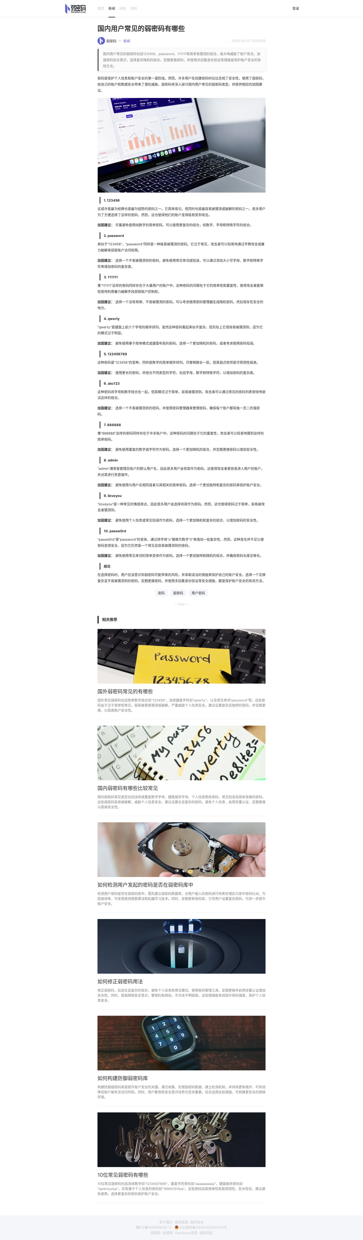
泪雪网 (155, 1233)
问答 (122, 8)
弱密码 (111, 41)
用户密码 (198, 593)
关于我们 (166, 1222)
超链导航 (206, 1233)
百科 (133, 8)
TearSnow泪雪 (186, 1233)
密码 (161, 593)
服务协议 (197, 1222)
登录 (295, 8)
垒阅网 (168, 1233)
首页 (100, 8)
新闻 (111, 8)
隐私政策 (181, 1222)
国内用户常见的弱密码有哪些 (141, 28)
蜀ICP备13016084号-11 (153, 1227)
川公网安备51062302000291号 (203, 1227)
